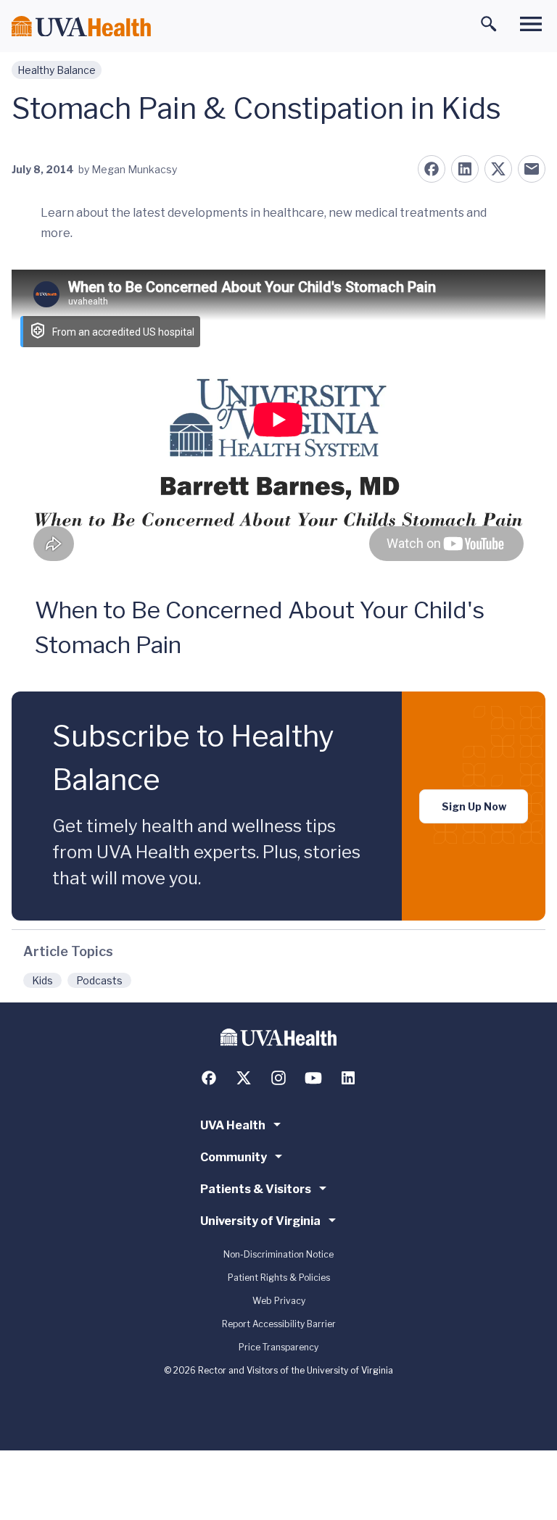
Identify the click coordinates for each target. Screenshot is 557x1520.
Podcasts (99, 980)
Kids (42, 980)
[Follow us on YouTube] (313, 1078)
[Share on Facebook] (431, 169)
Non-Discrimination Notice (278, 1254)
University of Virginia (260, 1221)
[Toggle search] (489, 24)
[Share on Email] (531, 169)
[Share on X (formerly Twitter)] (498, 169)
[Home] (81, 26)
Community (233, 1157)
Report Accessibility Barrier (279, 1323)
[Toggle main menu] (531, 24)
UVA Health (232, 1125)
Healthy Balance (56, 70)
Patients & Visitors (255, 1189)
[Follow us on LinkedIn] (348, 1078)
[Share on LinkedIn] (465, 169)
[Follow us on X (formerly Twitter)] (243, 1078)
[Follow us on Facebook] (209, 1078)
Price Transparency (278, 1347)
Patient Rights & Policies (279, 1277)
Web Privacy (278, 1300)
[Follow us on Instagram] (278, 1078)
